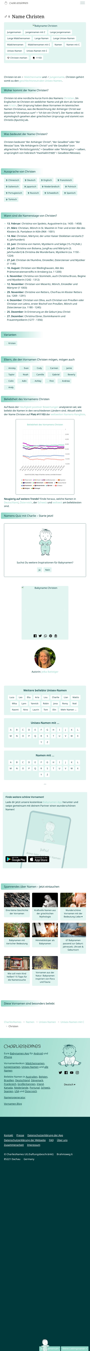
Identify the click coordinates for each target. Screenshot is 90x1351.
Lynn (23, 703)
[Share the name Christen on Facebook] (34, 636)
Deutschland (11, 502)
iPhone (8, 1057)
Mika (14, 703)
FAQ (51, 1140)
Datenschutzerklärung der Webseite (25, 1140)
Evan (26, 368)
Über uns (62, 1140)
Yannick (34, 703)
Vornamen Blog (13, 1103)
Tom (46, 709)
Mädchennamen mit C (39, 44)
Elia (28, 697)
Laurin (36, 709)
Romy (65, 703)
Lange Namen (42, 38)
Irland (40, 1084)
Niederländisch (51, 186)
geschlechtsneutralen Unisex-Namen (40, 80)
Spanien (8, 1091)
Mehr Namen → (69, 709)
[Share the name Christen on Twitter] (40, 636)
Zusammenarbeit (14, 1144)
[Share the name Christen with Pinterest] (50, 636)
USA (17, 1091)
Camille (40, 374)
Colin (11, 380)
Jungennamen (14, 32)
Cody (39, 368)
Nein (47, 569)
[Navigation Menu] (83, 3)
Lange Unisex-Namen (64, 38)
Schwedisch (52, 192)
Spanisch (71, 192)
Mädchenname (32, 77)
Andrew (66, 380)
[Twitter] (60, 1072)
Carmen (54, 368)
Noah (25, 374)
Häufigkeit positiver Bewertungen (39, 407)
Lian (66, 697)
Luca (11, 697)
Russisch (34, 192)
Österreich (26, 502)
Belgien (43, 1076)
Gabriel (56, 374)
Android (38, 1053)
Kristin (12, 105)
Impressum (33, 1144)
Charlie (55, 697)
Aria (37, 697)
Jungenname (57, 77)
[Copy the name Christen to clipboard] (55, 636)
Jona (55, 703)
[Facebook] (66, 1072)
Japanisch (31, 186)
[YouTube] (72, 1072)
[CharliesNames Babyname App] (17, 3)
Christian (69, 98)
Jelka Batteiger (50, 671)
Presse (20, 1135)
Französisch (65, 180)
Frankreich (10, 1084)
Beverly (71, 374)
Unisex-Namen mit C (36, 50)
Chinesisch (13, 180)
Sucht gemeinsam (50, 1348)
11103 (38, 57)
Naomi (15, 709)
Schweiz (42, 502)
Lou (45, 697)
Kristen (12, 343)
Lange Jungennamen (60, 32)
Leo (20, 697)
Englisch (47, 180)
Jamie (69, 368)
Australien (32, 1076)
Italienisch (13, 186)
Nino (25, 709)
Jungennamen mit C (35, 32)
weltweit (57, 502)
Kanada (8, 1087)
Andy (10, 387)
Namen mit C (73, 44)
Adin (24, 380)
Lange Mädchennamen (18, 38)
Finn (52, 380)
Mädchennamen (15, 44)
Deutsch (31, 180)
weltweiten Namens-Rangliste (68, 414)
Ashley (38, 380)
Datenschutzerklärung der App (45, 1135)
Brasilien (9, 1080)
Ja (39, 569)
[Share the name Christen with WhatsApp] (45, 636)
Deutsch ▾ (69, 1084)
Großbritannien (27, 1084)
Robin (46, 703)
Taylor (11, 374)
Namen (58, 44)
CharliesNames (12, 1022)
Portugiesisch (15, 192)
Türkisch (12, 199)
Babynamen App (52, 802)
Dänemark (37, 1080)
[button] (25, 610)
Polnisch (71, 186)
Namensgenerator (14, 1097)
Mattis (76, 697)
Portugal (35, 1087)
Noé (74, 703)
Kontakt (8, 1135)
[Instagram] (77, 1072)
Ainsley (12, 368)
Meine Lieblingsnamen (73, 1348)
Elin (54, 709)
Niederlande (21, 1087)
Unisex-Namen (14, 50)
